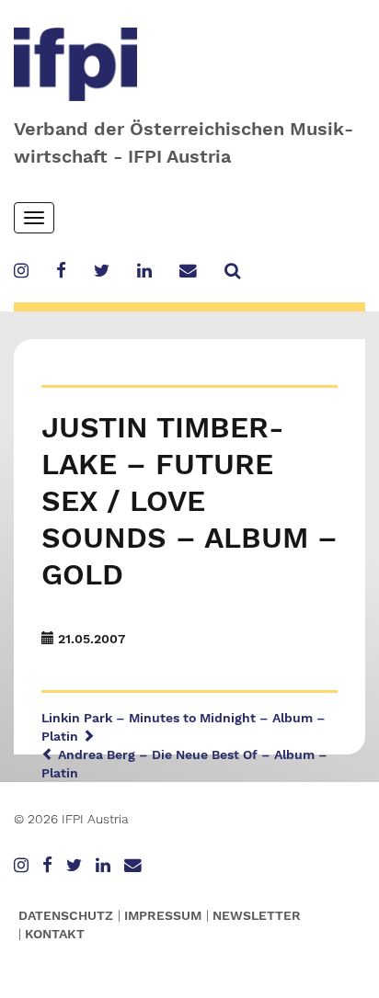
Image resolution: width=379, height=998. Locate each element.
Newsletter (256, 915)
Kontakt (55, 933)
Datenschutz (65, 915)
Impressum (162, 915)
